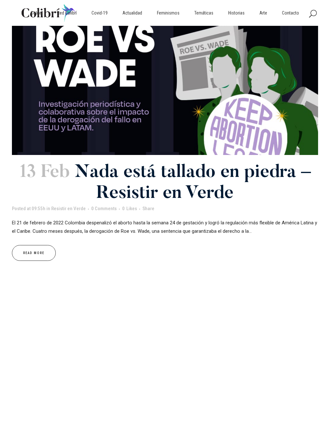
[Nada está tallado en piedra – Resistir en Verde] (165, 90)
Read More (33, 253)
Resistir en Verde (68, 208)
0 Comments (104, 208)
